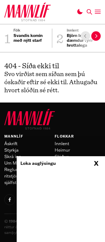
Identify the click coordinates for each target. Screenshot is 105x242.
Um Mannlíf (16, 163)
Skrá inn (12, 156)
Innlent (62, 143)
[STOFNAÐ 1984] (27, 11)
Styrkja (11, 150)
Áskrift (11, 143)
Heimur (62, 150)
